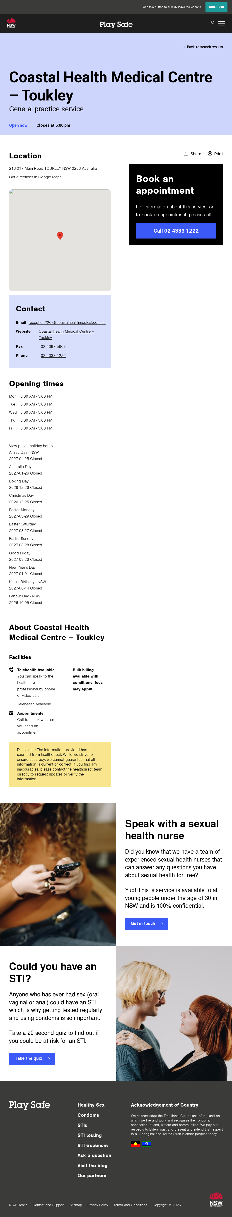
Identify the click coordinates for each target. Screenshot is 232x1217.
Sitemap (76, 1205)
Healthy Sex (90, 1105)
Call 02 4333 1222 (176, 231)
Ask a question (94, 1155)
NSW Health (18, 1205)
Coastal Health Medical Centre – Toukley (66, 334)
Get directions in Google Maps (35, 176)
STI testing (89, 1135)
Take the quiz (28, 1059)
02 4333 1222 (53, 355)
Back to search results (205, 47)
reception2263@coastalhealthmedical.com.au (67, 322)
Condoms (88, 1115)
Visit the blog (92, 1165)
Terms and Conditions (130, 1205)
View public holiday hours (31, 445)
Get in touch (143, 924)
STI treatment (92, 1145)
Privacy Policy (97, 1205)
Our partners (91, 1175)
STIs (82, 1125)
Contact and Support (48, 1205)
